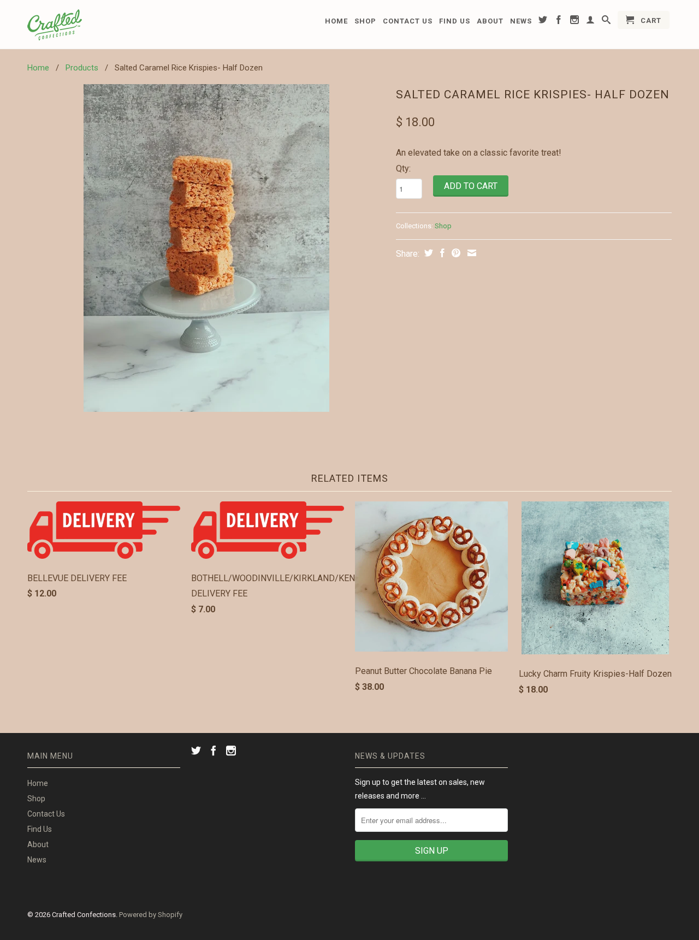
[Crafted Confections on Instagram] (574, 21)
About (490, 21)
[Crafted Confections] (103, 24)
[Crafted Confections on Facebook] (559, 21)
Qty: (403, 168)
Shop (365, 21)
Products (82, 68)
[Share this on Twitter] (427, 253)
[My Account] (590, 21)
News (521, 21)
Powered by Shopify (150, 915)
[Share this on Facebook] (441, 253)
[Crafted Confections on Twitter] (543, 21)
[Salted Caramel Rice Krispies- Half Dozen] (206, 248)
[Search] (606, 21)
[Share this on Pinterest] (454, 253)
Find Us (454, 21)
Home (336, 21)
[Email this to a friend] (470, 253)
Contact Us (408, 21)
